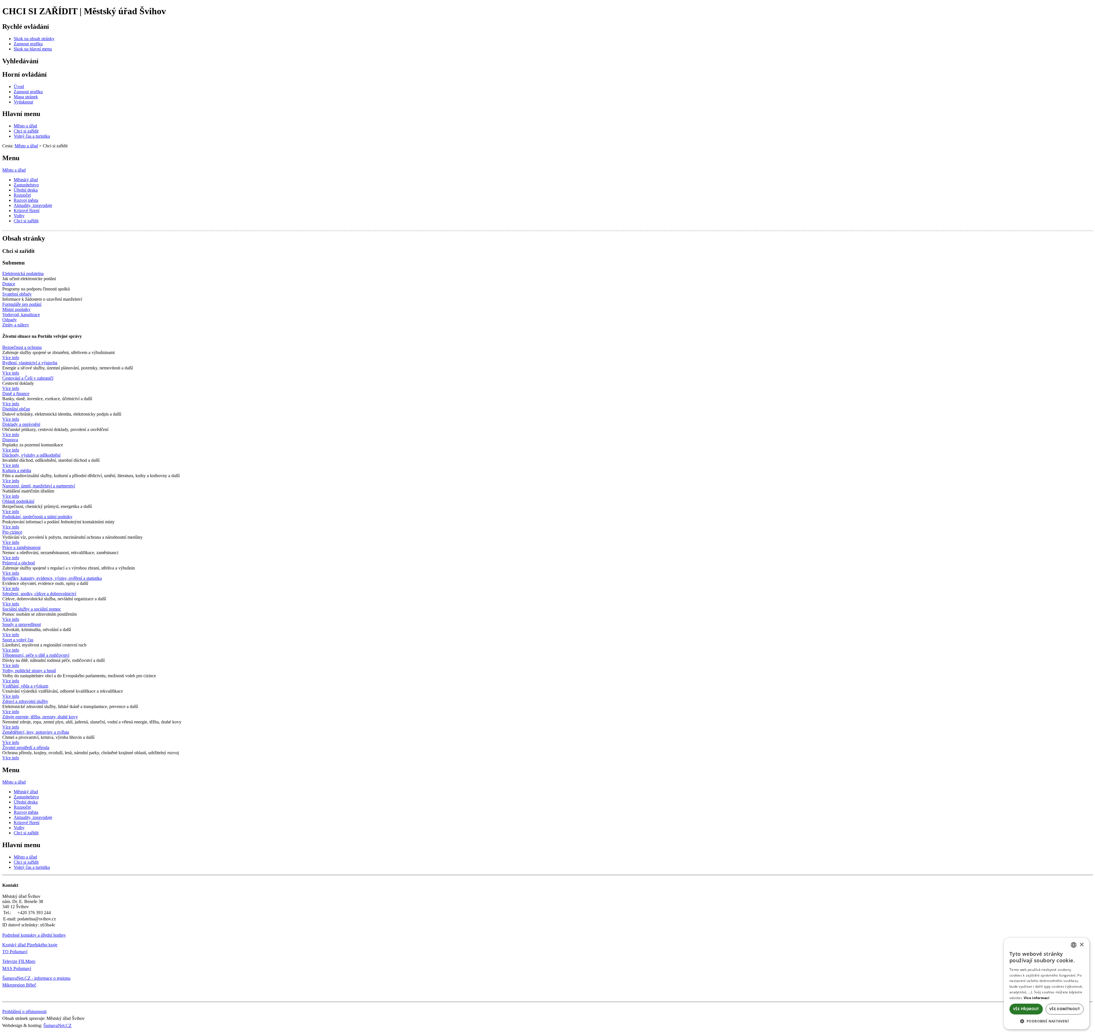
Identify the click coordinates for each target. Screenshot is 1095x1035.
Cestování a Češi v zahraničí (27, 378)
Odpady (9, 319)
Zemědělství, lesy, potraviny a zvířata (35, 732)
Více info (10, 357)
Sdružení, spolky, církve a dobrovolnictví (39, 593)
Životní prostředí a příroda (25, 747)
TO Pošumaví (14, 951)
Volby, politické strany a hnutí (29, 670)
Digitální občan (16, 408)
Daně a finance (15, 393)
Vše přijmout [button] (1026, 1008)
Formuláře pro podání (21, 304)
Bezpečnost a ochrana (22, 347)
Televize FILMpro (18, 961)
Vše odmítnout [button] (1064, 1008)
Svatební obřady (17, 294)
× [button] (1081, 945)
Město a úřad (14, 170)
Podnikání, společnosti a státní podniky (37, 516)
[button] (1046, 1021)
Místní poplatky (16, 309)
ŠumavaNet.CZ (57, 1025)
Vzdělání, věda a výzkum (25, 686)
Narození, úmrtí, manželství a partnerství (38, 485)
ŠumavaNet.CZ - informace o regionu (36, 978)
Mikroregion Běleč (19, 985)
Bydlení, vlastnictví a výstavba (29, 362)
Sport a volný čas (17, 639)
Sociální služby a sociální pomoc (31, 609)
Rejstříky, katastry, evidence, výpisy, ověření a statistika (52, 578)
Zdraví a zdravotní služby (25, 701)
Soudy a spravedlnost (21, 624)
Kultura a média (16, 470)
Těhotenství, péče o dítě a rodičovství (35, 655)
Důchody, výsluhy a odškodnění (31, 455)
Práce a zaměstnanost (21, 547)
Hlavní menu (21, 113)
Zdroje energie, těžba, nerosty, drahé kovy (40, 716)
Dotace (8, 283)
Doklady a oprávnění (21, 424)
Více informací (1036, 997)
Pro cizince (12, 532)
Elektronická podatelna (23, 273)
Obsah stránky (23, 238)
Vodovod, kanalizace (21, 314)
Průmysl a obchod (18, 562)
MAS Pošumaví (16, 968)
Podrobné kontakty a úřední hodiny (34, 935)
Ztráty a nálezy (15, 324)
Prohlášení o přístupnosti (24, 1011)
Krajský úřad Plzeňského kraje (29, 944)
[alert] (1046, 983)
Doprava (10, 439)
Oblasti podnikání (18, 501)
